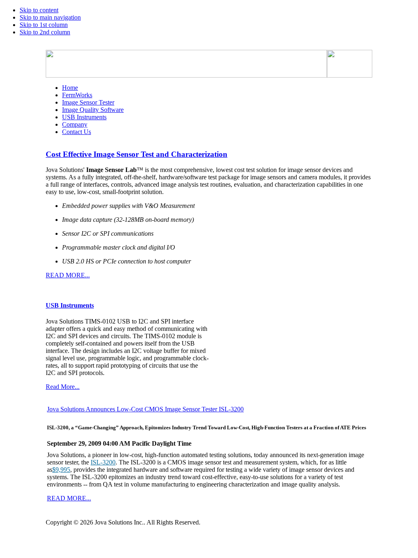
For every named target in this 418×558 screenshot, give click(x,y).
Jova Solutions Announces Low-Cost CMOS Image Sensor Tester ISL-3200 (145, 409)
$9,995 (61, 469)
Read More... (63, 386)
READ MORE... (68, 275)
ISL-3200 (103, 462)
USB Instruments (70, 305)
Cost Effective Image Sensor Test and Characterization (136, 154)
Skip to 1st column (44, 24)
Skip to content (39, 10)
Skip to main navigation (50, 17)
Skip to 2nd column (45, 32)
